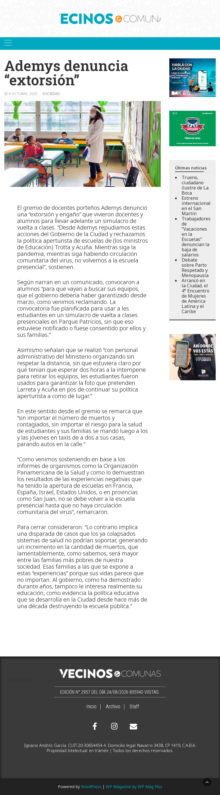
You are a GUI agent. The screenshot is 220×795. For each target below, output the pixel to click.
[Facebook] (95, 726)
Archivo (113, 706)
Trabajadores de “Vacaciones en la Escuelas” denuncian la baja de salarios (196, 236)
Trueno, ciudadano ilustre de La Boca (195, 185)
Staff (134, 706)
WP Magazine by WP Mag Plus (134, 786)
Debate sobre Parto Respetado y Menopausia (195, 267)
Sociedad (51, 93)
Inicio (91, 706)
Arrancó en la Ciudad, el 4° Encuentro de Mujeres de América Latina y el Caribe (195, 296)
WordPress (91, 786)
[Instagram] (113, 726)
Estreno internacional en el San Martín (196, 206)
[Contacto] (132, 726)
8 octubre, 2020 (23, 93)
